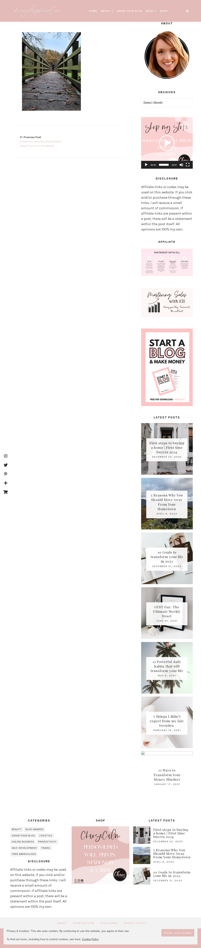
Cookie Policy (90, 939)
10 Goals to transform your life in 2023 (167, 556)
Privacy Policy (135, 923)
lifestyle (45, 835)
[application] (167, 143)
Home (93, 11)
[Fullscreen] (188, 165)
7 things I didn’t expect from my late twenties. (167, 720)
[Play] (146, 165)
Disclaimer (109, 923)
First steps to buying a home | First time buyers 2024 (166, 447)
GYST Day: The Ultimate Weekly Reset (167, 611)
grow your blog (130, 11)
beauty (16, 829)
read (149, 11)
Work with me (84, 923)
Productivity (47, 842)
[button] (167, 143)
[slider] (164, 165)
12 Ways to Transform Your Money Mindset (167, 774)
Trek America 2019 (24, 854)
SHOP (164, 11)
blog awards (34, 829)
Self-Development (24, 848)
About (106, 11)
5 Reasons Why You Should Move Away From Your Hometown (167, 502)
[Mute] (181, 165)
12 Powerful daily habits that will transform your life (167, 666)
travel (45, 848)
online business (23, 842)
